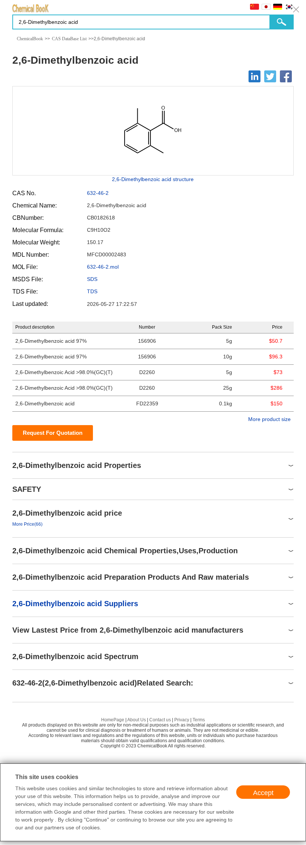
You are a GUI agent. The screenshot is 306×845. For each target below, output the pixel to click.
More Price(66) (27, 524)
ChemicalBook (30, 38)
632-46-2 (98, 193)
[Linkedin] (254, 76)
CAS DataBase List (69, 38)
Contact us (160, 719)
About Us (136, 719)
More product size (269, 419)
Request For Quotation (52, 433)
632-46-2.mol (103, 267)
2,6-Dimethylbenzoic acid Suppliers (75, 603)
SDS (92, 279)
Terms (199, 719)
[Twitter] (270, 76)
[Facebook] (286, 76)
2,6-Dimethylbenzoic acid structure (153, 179)
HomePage (112, 719)
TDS (92, 291)
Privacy (181, 719)
